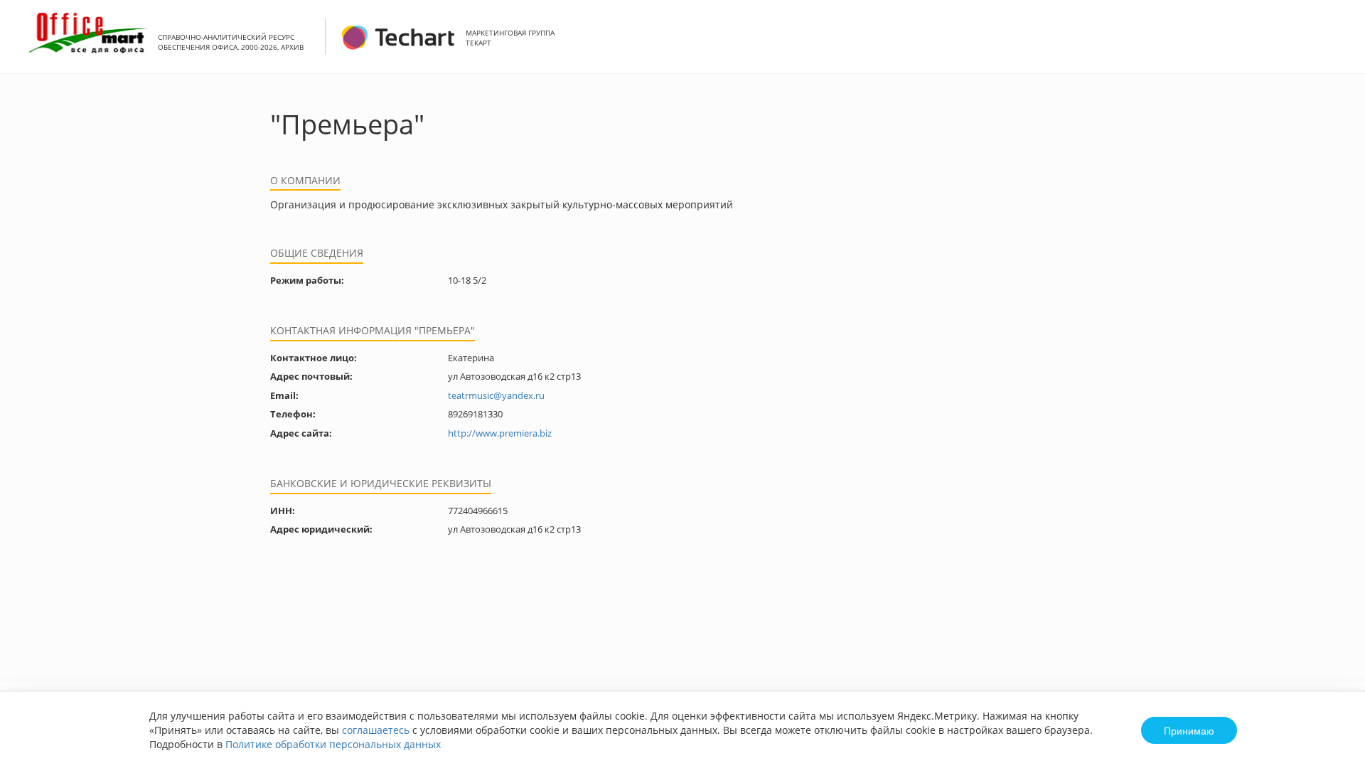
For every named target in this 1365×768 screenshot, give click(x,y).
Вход (1332, 44)
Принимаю (1189, 730)
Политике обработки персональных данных (333, 744)
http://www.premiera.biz (500, 433)
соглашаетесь (376, 730)
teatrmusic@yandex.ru (496, 395)
